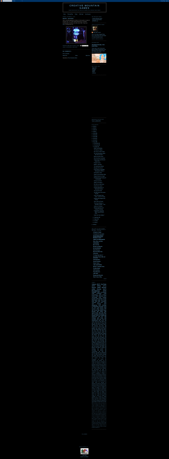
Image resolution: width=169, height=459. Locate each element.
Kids (94, 377)
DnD (102, 302)
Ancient (97, 346)
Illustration (93, 364)
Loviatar (93, 405)
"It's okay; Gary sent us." (98, 255)
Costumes (93, 388)
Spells (94, 423)
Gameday (96, 314)
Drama (98, 392)
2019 (94, 129)
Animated (93, 374)
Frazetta (103, 392)
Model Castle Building (98, 148)
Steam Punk (100, 401)
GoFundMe (94, 350)
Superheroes (95, 320)
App (104, 409)
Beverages (102, 339)
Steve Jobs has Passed (98, 201)
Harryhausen (104, 388)
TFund (103, 423)
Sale (92, 346)
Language (93, 396)
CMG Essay (104, 321)
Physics (93, 406)
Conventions (95, 294)
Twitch (101, 426)
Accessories (103, 292)
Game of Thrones (101, 323)
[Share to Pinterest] (87, 45)
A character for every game (98, 233)
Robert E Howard (101, 347)
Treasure (97, 426)
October (96, 146)
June (95, 222)
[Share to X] (85, 45)
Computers (94, 327)
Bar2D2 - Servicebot (68, 18)
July (95, 220)
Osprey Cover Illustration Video (100, 174)
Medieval (93, 328)
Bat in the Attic (96, 244)
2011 (94, 141)
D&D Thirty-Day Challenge (101, 333)
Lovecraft (99, 396)
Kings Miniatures (96, 271)
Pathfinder (104, 368)
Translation (93, 426)
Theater (105, 378)
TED (100, 423)
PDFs (103, 357)
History (102, 320)
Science (94, 308)
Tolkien (101, 311)
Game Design (94, 338)
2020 (94, 128)
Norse (102, 418)
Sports (93, 387)
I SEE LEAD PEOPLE (97, 264)
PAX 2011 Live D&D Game (99, 184)
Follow (76, 14)
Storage (97, 423)
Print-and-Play (70, 14)
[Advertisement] (97, 96)
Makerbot (98, 417)
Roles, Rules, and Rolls (98, 241)
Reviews (95, 339)
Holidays (94, 318)
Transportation (94, 351)
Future (105, 375)
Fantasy (102, 308)
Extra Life (104, 413)
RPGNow (94, 69)
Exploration (100, 413)
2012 (94, 140)
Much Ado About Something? (99, 158)
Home (64, 14)
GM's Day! (81, 14)
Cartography (102, 361)
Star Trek (101, 319)
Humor (94, 287)
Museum (101, 350)
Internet (98, 383)
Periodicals (94, 419)
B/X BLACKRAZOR (97, 248)
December (96, 143)
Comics (93, 321)
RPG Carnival (103, 390)
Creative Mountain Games (85, 6)
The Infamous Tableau (98, 149)
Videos (94, 284)
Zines (105, 401)
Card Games (100, 307)
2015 (94, 134)
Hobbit (102, 315)
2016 (94, 133)
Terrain (93, 345)
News (103, 343)
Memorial (103, 383)
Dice (102, 316)
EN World (102, 334)
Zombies (100, 360)
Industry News (95, 315)
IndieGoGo (94, 383)
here (63, 24)
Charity (103, 346)
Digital (98, 388)
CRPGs (103, 387)
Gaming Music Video (98, 172)
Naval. (97, 397)
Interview (104, 338)
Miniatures (94, 324)
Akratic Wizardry (96, 249)
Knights (103, 395)
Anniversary (100, 409)
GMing (103, 330)
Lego (104, 364)
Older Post (88, 55)
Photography (94, 359)
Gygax (103, 327)
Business (104, 374)
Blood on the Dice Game (98, 156)
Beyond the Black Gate (97, 251)
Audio (104, 410)
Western (103, 391)
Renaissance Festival (100, 422)
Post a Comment (66, 53)
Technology (94, 297)
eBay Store (94, 67)
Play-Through (96, 369)
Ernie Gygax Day (94, 413)
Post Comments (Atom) (72, 57)
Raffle (100, 406)
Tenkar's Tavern (96, 263)
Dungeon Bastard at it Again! (99, 176)
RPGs (99, 286)
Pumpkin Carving (97, 162)
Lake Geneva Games (102, 324)
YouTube (103, 284)
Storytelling (94, 360)
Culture (94, 375)
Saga (105, 422)
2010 (94, 224)
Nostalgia (94, 292)
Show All (105, 278)
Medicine (93, 347)
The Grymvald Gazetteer (97, 19)
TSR (100, 338)
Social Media (94, 401)
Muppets (97, 405)
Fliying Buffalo (98, 414)
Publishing (98, 373)
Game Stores (94, 382)
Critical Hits (95, 253)
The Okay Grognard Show (100, 424)
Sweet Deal (96, 355)
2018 (94, 131)
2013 (94, 138)
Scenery (94, 386)
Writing (93, 337)
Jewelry (98, 395)
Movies (104, 287)
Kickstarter (99, 293)
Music (103, 325)
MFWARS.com (95, 20)
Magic (94, 417)
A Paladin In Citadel (97, 232)
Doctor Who (96, 330)
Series (99, 386)
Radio (103, 369)
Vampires (98, 387)
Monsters (93, 352)
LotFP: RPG (95, 273)
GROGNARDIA (96, 243)
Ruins (92, 408)
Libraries (96, 357)
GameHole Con (104, 414)
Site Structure (88, 14)
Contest (101, 348)
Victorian (105, 426)
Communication (102, 379)
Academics (94, 342)
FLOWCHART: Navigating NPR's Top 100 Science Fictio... (99, 212)
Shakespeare (94, 370)
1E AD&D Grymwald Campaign (100, 354)
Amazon (93, 392)
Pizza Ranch (100, 419)
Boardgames (96, 291)
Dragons (102, 337)
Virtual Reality (96, 391)
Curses (93, 404)
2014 (94, 136)
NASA (97, 377)
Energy (99, 342)
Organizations (103, 405)
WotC (99, 352)
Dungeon (103, 345)
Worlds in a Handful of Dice (98, 266)
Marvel (93, 341)
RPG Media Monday (98, 329)
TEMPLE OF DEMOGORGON (99, 239)
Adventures (94, 316)
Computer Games (100, 332)
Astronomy (99, 410)
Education (96, 325)
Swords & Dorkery (97, 261)
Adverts (97, 361)
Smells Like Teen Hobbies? (99, 215)
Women (97, 427)
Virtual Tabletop (102, 370)
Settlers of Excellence (98, 182)
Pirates (98, 365)
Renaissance (94, 422)
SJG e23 (94, 73)
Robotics (95, 334)
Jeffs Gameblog (96, 270)
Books (102, 314)
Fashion (104, 328)
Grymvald (102, 382)
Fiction (98, 321)
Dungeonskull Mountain (98, 275)
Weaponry (103, 365)
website (93, 332)
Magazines (98, 343)
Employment (94, 356)
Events (99, 289)
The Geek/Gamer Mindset (99, 166)
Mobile (99, 418)
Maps (92, 418)
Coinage (93, 372)
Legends (103, 372)
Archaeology (99, 374)
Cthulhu (102, 355)
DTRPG (93, 70)
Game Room (100, 356)
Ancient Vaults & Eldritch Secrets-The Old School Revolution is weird (98, 236)
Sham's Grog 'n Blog (97, 276)
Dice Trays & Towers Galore (99, 151)
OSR (105, 418)
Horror (93, 333)
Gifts (105, 356)
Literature (94, 319)
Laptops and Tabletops (98, 206)
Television (100, 296)
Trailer (101, 318)
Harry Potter (94, 368)
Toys (94, 323)
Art (92, 307)
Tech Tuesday (96, 303)
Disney (98, 372)
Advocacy (95, 379)
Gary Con (102, 336)
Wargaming (94, 305)
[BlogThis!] (84, 45)
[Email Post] (81, 45)
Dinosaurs (97, 404)
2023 (94, 126)
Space (105, 329)
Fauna (94, 414)
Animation (94, 348)
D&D (102, 351)
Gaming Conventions (98, 180)
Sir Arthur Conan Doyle (97, 378)
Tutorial (98, 341)
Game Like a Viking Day (97, 393)
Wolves (94, 427)
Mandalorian (103, 417)
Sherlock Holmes (103, 377)
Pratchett (98, 390)
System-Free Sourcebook (99, 408)
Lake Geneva (99, 364)
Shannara (103, 400)
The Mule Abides (96, 268)
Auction (97, 345)
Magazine (93, 365)
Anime (96, 409)
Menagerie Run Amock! (98, 167)
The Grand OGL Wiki (98, 190)
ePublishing (104, 352)
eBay (103, 341)
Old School (94, 310)
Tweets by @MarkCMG (96, 120)
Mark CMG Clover (97, 32)
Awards (99, 328)
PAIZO (93, 71)
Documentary (99, 375)
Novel (93, 373)
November (96, 144)
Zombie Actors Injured (98, 185)
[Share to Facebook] (86, 45)
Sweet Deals (95, 312)
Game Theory (103, 404)
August (95, 219)
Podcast (102, 359)
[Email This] (82, 45)
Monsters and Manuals (97, 246)
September (96, 217)
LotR (94, 390)
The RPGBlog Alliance (84, 456)
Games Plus (94, 336)
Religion (104, 406)
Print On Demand (96, 400)
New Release (102, 397)
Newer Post (65, 55)
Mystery (99, 368)
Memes (96, 418)
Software (103, 386)
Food (99, 327)
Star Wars (103, 312)
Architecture (93, 410)
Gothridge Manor (96, 259)
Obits (98, 337)
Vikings (103, 373)
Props (97, 406)
